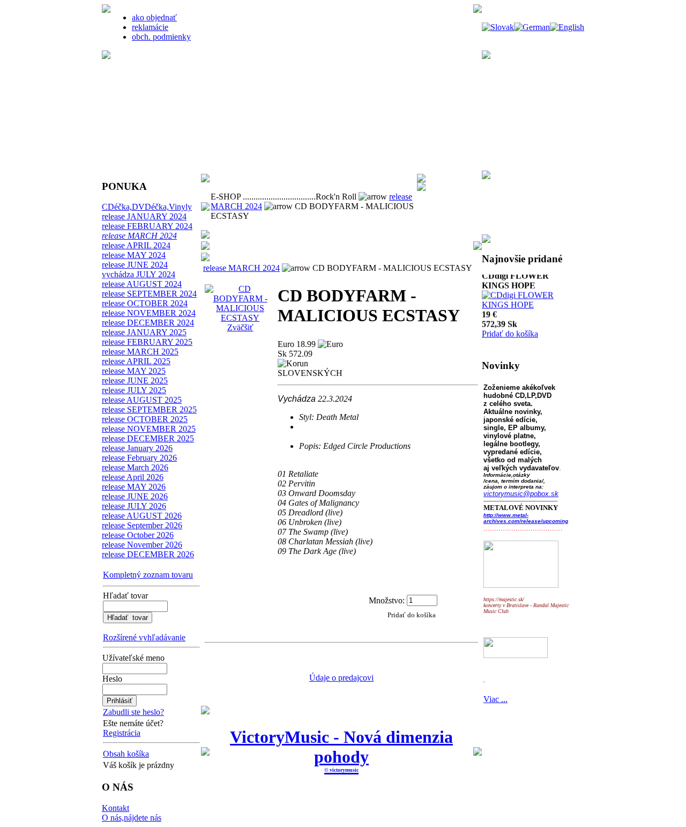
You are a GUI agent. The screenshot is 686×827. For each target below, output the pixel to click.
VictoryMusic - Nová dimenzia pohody (341, 746)
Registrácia (121, 732)
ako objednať (154, 17)
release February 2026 (139, 457)
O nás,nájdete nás (131, 817)
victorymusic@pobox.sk (520, 494)
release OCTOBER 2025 (145, 419)
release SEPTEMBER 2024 (149, 293)
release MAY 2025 (134, 370)
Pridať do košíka (510, 323)
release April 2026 (132, 477)
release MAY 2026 (134, 486)
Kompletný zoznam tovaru (148, 574)
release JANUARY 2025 (144, 332)
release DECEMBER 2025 (148, 438)
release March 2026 (135, 467)
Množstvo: (387, 599)
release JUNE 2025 (135, 380)
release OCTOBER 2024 (145, 303)
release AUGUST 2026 (142, 515)
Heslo (112, 678)
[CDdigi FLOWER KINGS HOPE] (529, 294)
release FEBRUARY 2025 (147, 341)
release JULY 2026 (134, 506)
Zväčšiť (240, 327)
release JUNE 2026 (135, 496)
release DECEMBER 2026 (148, 554)
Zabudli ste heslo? (133, 712)
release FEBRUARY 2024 (147, 226)
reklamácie (150, 27)
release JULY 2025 (134, 390)
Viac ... (495, 699)
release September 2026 (142, 525)
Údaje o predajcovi (341, 677)
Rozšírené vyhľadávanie (144, 637)
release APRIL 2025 (136, 361)
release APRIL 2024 (136, 245)
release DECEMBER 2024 (148, 322)
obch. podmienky (161, 36)
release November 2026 (142, 544)
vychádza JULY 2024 (138, 274)
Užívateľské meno (133, 657)
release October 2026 (138, 535)
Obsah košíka (126, 753)
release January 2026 (137, 448)
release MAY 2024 (134, 255)
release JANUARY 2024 (144, 216)
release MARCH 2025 (140, 351)
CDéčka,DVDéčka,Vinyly (147, 206)
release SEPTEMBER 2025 (149, 409)
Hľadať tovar (125, 595)
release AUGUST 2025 (142, 399)
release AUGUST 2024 (142, 284)
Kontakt (115, 808)
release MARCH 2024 (139, 235)
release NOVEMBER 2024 (149, 312)
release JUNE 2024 (135, 264)
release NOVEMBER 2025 (149, 428)
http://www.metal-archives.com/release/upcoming (525, 518)
